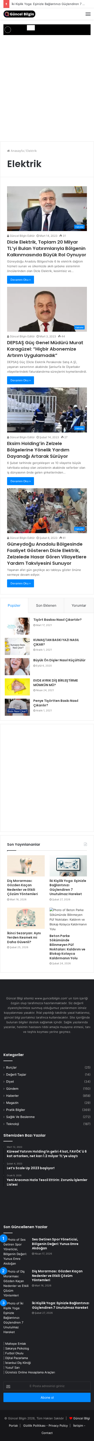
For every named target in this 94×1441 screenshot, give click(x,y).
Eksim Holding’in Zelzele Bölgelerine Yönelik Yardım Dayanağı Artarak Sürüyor (38, 449)
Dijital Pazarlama (16, 1358)
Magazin (12, 1103)
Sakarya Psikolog (17, 1348)
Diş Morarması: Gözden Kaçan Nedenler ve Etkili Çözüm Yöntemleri (22, 887)
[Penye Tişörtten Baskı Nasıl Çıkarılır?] (17, 707)
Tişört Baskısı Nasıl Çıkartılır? (57, 619)
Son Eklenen (46, 605)
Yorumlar (79, 605)
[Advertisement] (47, 89)
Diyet (10, 1081)
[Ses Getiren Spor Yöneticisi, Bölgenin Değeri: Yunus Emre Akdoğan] (16, 1251)
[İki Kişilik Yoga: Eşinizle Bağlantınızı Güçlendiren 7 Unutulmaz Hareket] (68, 865)
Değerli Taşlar (16, 1074)
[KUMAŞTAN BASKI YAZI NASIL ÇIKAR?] (17, 646)
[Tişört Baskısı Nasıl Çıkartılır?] (17, 626)
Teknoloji (12, 1124)
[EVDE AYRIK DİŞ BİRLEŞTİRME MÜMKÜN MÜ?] (17, 686)
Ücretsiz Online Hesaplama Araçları (30, 1372)
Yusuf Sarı (12, 1367)
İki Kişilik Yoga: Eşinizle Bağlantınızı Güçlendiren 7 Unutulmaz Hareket (68, 887)
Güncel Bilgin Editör (22, 235)
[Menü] (88, 14)
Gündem (12, 1088)
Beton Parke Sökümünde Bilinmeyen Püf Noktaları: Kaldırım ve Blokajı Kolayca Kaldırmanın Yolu (67, 947)
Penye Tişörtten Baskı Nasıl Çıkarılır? (55, 703)
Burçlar (11, 1067)
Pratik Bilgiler (15, 1110)
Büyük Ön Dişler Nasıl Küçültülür (59, 660)
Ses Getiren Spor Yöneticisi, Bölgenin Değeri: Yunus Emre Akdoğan (55, 1243)
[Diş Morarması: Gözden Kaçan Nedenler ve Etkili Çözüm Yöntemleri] (26, 865)
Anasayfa (17, 151)
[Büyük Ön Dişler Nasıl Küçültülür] (17, 666)
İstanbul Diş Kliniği (18, 1363)
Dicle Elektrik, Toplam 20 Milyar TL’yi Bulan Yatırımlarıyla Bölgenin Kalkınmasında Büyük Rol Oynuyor (46, 248)
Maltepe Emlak (15, 1343)
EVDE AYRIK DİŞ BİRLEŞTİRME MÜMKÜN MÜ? (55, 682)
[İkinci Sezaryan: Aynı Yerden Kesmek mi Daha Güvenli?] (26, 918)
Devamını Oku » (20, 279)
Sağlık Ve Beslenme (20, 1117)
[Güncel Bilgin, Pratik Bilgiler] (19, 14)
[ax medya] (47, 29)
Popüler (14, 605)
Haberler (12, 1095)
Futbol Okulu (14, 1353)
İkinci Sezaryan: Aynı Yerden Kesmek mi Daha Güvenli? (24, 937)
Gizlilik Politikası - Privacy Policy (45, 1425)
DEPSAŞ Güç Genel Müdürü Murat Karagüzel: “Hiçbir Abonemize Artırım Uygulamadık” (45, 349)
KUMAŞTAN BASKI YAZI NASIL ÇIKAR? (56, 642)
